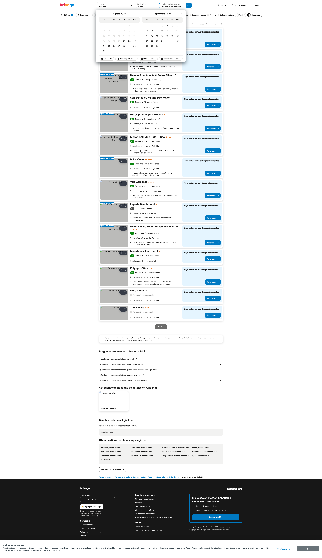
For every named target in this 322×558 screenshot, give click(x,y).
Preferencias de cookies (145, 514)
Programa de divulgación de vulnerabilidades (153, 517)
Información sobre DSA (144, 510)
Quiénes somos (86, 525)
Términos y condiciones (144, 499)
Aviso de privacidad (143, 506)
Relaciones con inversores (90, 532)
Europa (118, 477)
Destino (101, 4)
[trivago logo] (67, 5)
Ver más (104, 459)
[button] (116, 5)
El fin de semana (149, 59)
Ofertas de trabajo (87, 528)
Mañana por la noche (127, 59)
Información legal (142, 503)
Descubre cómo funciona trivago (148, 530)
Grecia (127, 477)
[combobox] (116, 5)
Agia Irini (172, 477)
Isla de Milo (160, 477)
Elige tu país (85, 495)
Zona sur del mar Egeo (142, 477)
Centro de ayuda (142, 526)
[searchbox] (116, 6)
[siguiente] (181, 13)
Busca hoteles (105, 477)
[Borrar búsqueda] (131, 5)
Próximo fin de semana (172, 59)
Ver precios (211, 44)
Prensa (83, 536)
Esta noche (108, 59)
